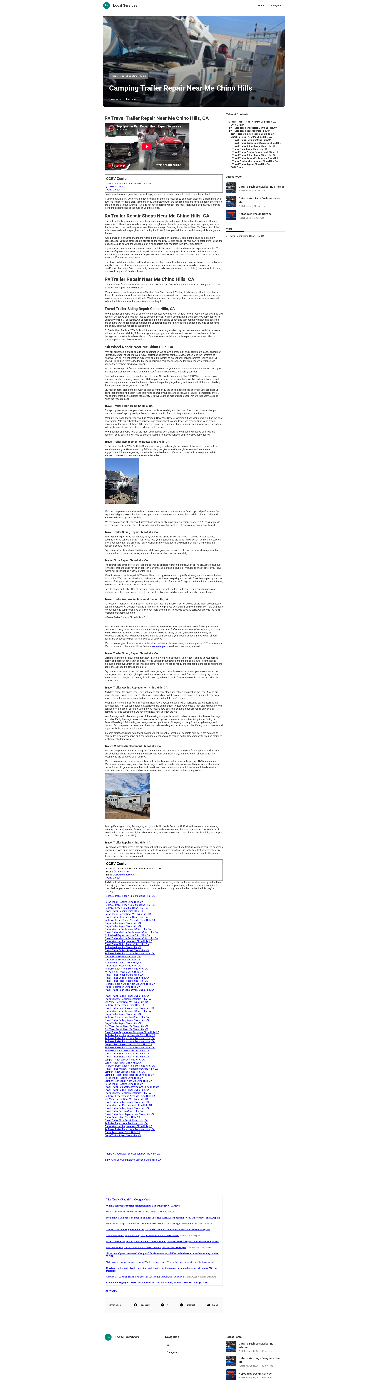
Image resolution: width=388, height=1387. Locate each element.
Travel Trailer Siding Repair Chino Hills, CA (127, 944)
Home (261, 5)
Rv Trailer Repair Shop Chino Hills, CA (124, 1005)
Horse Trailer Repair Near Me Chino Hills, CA (128, 914)
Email (215, 1305)
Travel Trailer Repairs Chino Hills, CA (124, 911)
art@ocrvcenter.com (123, 874)
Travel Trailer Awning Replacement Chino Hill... (255, 158)
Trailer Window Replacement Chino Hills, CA (128, 929)
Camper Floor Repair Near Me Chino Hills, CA (128, 1044)
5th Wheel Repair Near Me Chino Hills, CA (126, 1002)
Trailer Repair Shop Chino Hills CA (129, 76)
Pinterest (190, 1305)
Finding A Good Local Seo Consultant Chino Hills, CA (132, 1153)
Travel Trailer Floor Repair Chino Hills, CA (126, 917)
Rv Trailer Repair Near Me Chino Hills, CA (126, 908)
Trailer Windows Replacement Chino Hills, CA (128, 941)
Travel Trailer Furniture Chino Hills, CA (251, 140)
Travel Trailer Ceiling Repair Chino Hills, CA (127, 950)
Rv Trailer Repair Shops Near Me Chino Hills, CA (130, 920)
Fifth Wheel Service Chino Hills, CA (123, 947)
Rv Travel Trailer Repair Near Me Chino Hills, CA (130, 895)
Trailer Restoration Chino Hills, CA (122, 986)
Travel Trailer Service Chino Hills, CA (124, 1111)
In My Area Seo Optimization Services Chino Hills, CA (133, 1159)
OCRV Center (113, 189)
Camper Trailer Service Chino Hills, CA (125, 1059)
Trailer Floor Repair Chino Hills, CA (123, 956)
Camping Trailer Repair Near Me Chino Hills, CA (129, 1074)
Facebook (145, 1305)
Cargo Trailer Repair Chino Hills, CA (123, 923)
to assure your (159, 646)
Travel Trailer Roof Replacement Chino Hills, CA (129, 989)
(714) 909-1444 (114, 186)
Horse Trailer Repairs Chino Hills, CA (124, 902)
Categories (277, 5)
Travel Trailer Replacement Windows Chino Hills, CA (132, 1032)
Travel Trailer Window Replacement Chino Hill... (256, 152)
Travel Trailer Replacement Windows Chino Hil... (256, 143)
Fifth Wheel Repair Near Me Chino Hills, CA (127, 935)
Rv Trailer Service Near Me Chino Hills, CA (127, 1017)
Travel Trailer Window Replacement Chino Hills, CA (131, 932)
